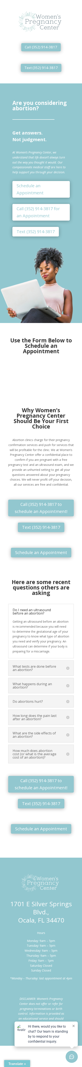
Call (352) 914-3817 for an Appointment (38, 212)
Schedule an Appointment (30, 189)
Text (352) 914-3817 (41, 67)
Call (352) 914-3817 (41, 47)
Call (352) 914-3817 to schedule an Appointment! (41, 507)
